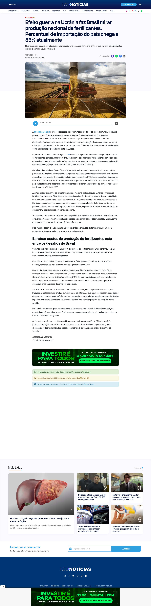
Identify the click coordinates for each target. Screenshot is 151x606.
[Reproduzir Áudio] (35, 123)
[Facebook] (129, 11)
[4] (93, 514)
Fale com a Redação (84, 586)
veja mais (138, 468)
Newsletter (43, 586)
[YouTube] (132, 11)
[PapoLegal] (112, 56)
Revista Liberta (101, 11)
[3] (127, 482)
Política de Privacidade (103, 586)
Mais (111, 11)
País (64, 11)
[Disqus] (75, 420)
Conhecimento (88, 11)
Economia (45, 11)
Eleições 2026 (13, 11)
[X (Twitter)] (135, 11)
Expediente (55, 586)
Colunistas (26, 11)
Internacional (74, 11)
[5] (127, 514)
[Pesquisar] (140, 4)
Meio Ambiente (30, 18)
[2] (93, 482)
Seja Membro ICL (128, 4)
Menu (14, 4)
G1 (69, 154)
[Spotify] (141, 11)
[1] (41, 494)
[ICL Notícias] (75, 4)
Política (36, 11)
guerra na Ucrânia (42, 132)
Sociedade (56, 11)
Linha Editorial (68, 586)
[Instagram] (126, 11)
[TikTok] (138, 11)
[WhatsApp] (116, 56)
